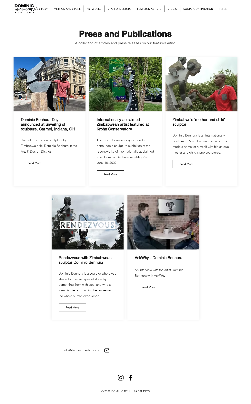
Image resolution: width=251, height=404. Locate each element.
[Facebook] (130, 377)
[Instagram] (121, 377)
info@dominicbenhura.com (82, 350)
